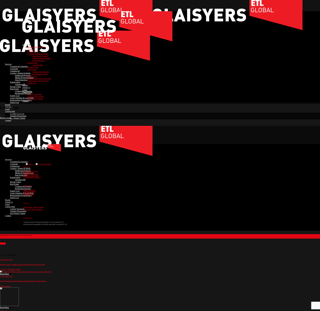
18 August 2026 (6, 260)
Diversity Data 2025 (31, 176)
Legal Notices (28, 173)
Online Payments (29, 192)
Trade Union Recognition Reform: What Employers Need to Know (23, 281)
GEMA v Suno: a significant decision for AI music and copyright (22, 265)
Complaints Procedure (31, 177)
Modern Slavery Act (30, 174)
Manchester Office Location (33, 207)
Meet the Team (29, 190)
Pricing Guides (28, 195)
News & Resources (30, 171)
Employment (5, 286)
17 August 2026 (6, 276)
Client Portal (28, 193)
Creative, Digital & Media (10, 269)
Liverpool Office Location (33, 209)
